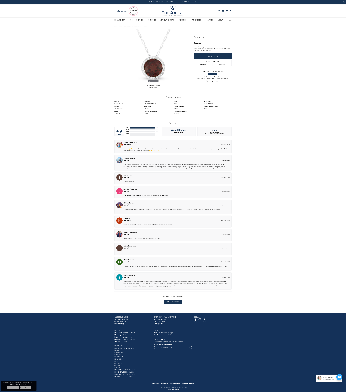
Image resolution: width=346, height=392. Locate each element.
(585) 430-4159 (153, 87)
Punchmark (176, 389)
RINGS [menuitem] (116, 350)
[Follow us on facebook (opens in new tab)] (195, 320)
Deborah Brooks (129, 158)
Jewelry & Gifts (167, 20)
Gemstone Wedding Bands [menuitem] (124, 374)
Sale (230, 20)
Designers (183, 20)
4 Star (127, 129)
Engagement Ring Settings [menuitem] (124, 370)
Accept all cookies (25, 387)
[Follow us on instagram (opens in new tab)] (200, 320)
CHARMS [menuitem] (117, 365)
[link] (120, 10)
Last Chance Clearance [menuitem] (123, 376)
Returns (222, 64)
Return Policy (155, 383)
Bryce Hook (128, 175)
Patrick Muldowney (130, 232)
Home (115, 26)
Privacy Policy (164, 383)
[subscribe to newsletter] (189, 347)
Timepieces (196, 20)
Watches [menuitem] (117, 368)
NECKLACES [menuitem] (118, 352)
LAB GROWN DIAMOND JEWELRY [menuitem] (125, 348)
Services (209, 20)
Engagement (119, 20)
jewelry (120, 26)
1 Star (127, 135)
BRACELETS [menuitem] (118, 357)
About (220, 20)
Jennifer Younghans (130, 189)
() (157, 128)
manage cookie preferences (17, 384)
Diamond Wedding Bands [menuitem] (124, 372)
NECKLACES (127, 26)
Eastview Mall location (222, 78)
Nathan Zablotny (129, 203)
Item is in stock (212, 74)
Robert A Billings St (130, 142)
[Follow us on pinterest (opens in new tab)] (204, 320)
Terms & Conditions (175, 383)
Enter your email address (163, 344)
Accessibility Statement (188, 383)
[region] (153, 56)
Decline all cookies (13, 387)
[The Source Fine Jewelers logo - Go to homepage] (173, 10)
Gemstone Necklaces (136, 26)
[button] (219, 11)
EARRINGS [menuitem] (117, 355)
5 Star (127, 128)
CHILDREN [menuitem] (118, 363)
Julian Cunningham (130, 246)
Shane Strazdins (129, 275)
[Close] (344, 2)
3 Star (127, 131)
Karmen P (127, 218)
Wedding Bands (136, 20)
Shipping (203, 64)
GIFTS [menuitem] (116, 361)
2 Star (127, 133)
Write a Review (173, 302)
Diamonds (152, 20)
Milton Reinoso (129, 260)
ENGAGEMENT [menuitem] (119, 359)
